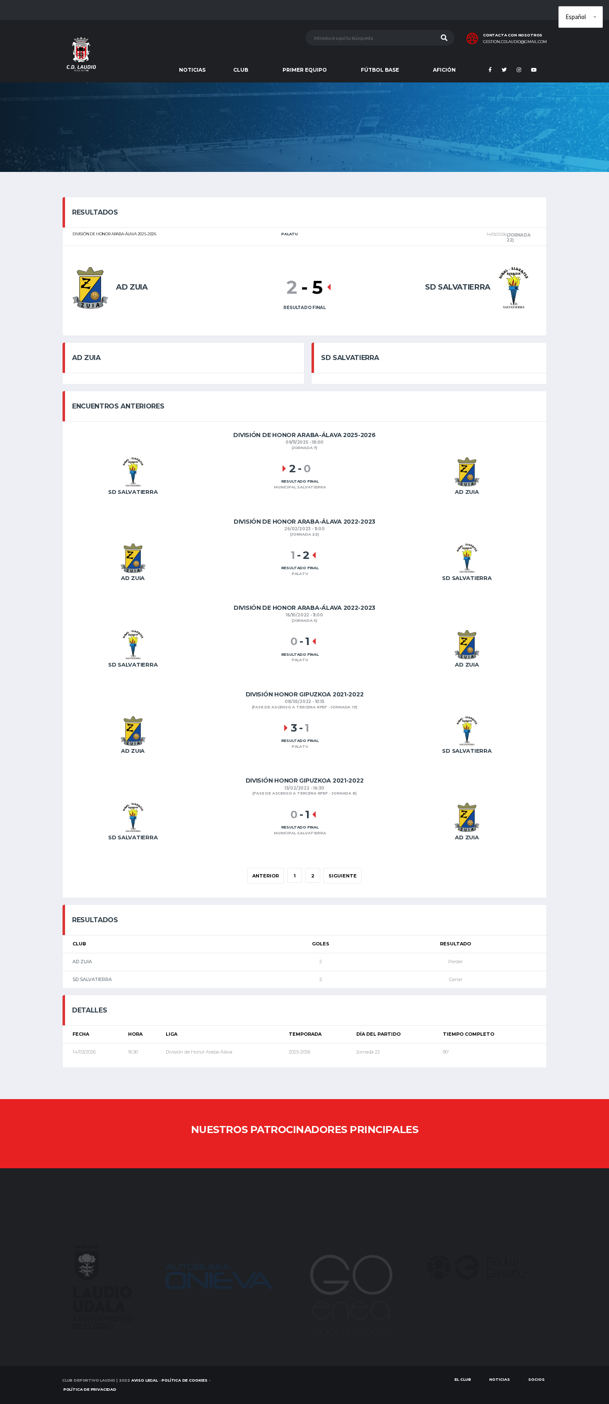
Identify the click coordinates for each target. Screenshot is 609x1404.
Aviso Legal (144, 1380)
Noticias (499, 1379)
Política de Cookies (185, 1380)
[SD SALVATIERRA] (513, 287)
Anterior (265, 876)
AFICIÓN (444, 70)
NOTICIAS (192, 70)
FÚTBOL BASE (380, 70)
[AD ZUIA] (90, 287)
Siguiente (343, 876)
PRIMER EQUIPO (305, 70)
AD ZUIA (82, 961)
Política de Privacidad (89, 1389)
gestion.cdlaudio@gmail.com (515, 42)
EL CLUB (462, 1379)
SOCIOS (536, 1379)
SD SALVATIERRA (92, 979)
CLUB (240, 70)
